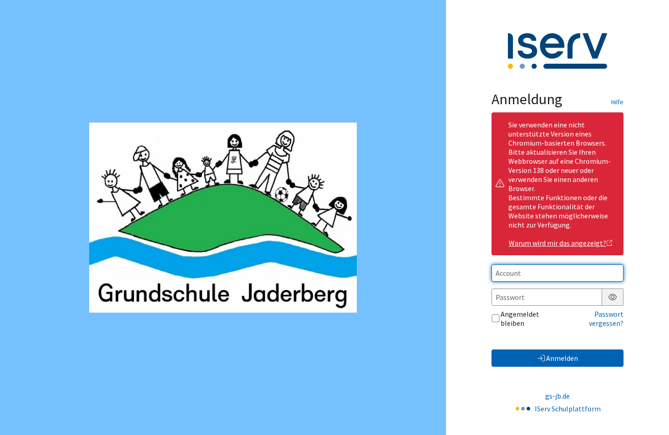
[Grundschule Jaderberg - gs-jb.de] (223, 217)
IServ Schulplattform (568, 408)
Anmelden (562, 358)
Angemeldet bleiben (520, 318)
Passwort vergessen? (606, 318)
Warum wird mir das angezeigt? (557, 243)
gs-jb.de (557, 395)
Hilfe (617, 102)
